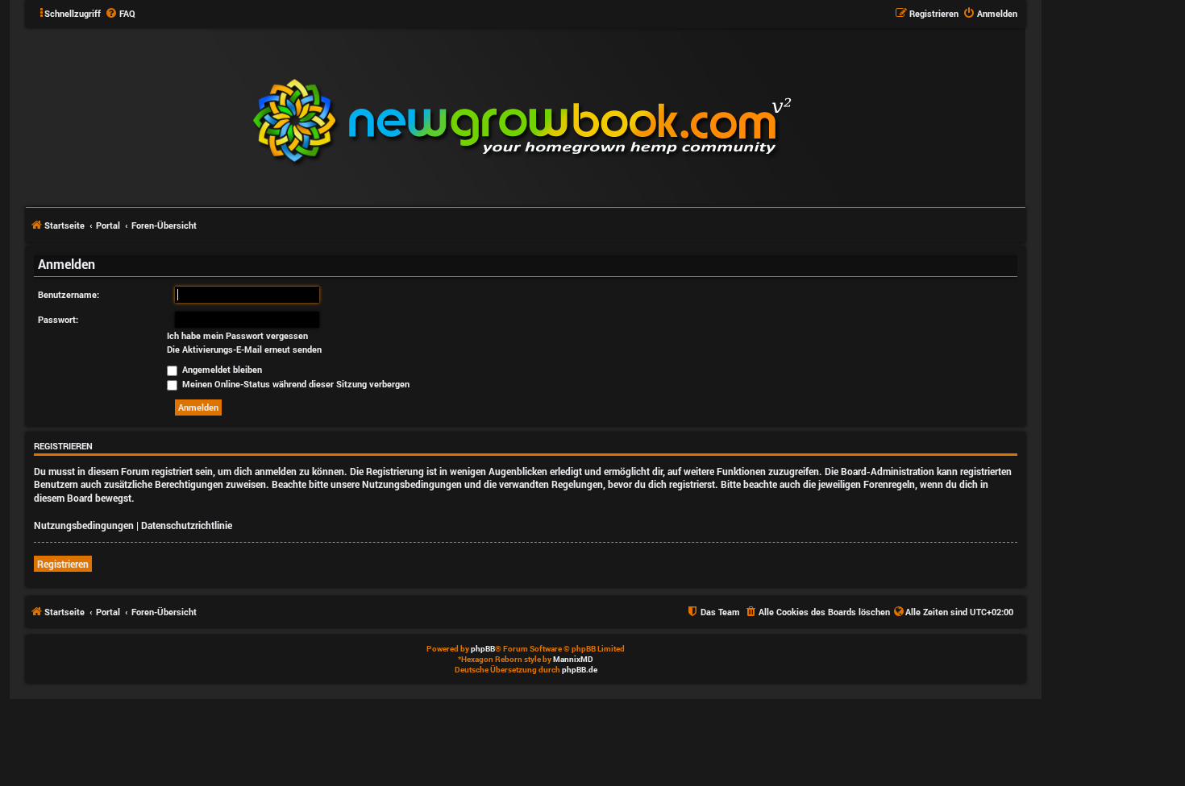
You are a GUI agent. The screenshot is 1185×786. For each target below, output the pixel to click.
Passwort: (58, 319)
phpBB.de (579, 669)
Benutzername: (68, 294)
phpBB (483, 648)
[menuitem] (120, 13)
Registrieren (63, 563)
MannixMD (573, 659)
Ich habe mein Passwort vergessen (237, 335)
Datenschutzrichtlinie (186, 525)
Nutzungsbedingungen (84, 525)
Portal (108, 225)
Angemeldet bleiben (221, 369)
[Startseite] (619, 116)
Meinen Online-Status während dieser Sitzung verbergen (295, 384)
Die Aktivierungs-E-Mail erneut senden (244, 349)
